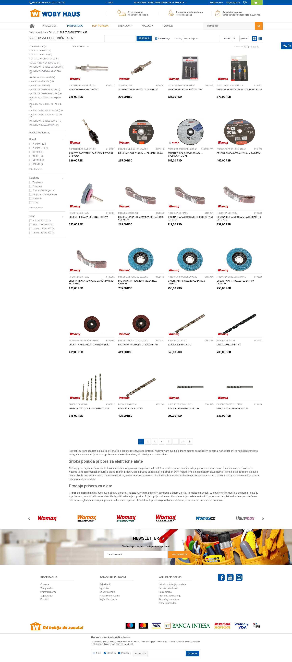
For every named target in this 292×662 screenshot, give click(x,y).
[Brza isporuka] (122, 13)
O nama (44, 584)
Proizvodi (53, 32)
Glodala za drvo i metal (42, 77)
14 (182, 441)
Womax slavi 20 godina (43, 190)
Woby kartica (47, 588)
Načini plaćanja (107, 592)
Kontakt (44, 599)
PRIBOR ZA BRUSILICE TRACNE (46, 110)
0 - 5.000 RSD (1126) (42, 220)
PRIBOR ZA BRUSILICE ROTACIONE (45, 105)
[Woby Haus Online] (54, 13)
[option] (146, 2)
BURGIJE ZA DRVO (40, 50)
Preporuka (37, 186)
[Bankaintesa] (187, 626)
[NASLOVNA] (32, 26)
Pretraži (144, 38)
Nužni (98, 653)
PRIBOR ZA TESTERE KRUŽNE (44, 89)
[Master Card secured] (222, 626)
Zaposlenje (46, 595)
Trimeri (36, 202)
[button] (233, 26)
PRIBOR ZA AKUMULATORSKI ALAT (45, 72)
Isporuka (104, 588)
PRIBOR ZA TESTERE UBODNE (45, 93)
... (175, 441)
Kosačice (37, 198)
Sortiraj (178, 38)
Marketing (126, 653)
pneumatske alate (157, 454)
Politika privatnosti (168, 588)
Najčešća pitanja (108, 599)
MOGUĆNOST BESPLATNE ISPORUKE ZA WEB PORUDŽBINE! (146, 2)
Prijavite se (179, 554)
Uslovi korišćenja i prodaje (172, 584)
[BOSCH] (173, 142)
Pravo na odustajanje (170, 595)
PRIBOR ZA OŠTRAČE (41, 81)
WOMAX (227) (39, 144)
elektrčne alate (87, 479)
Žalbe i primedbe (167, 603)
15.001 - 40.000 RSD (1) (43, 233)
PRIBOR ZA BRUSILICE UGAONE (46, 67)
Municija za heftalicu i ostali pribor (45, 98)
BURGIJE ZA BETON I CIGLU (44, 59)
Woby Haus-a (163, 492)
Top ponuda (38, 182)
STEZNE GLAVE (37, 46)
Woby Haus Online (37, 32)
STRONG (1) (38, 152)
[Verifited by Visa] (242, 626)
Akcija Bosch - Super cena (45, 194)
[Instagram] (239, 577)
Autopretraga (164, 38)
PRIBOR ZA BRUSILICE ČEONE (45, 121)
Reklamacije (165, 592)
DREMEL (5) (38, 164)
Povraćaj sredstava (169, 599)
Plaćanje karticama (110, 595)
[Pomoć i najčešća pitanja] (171, 13)
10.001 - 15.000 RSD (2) (43, 229)
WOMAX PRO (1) (40, 148)
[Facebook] (221, 577)
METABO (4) (38, 160)
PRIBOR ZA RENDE (39, 85)
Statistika (111, 653)
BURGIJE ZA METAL (40, 55)
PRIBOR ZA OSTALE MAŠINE (44, 125)
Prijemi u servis (48, 592)
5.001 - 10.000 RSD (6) (43, 224)
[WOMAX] (75, 79)
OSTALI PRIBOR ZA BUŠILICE (44, 63)
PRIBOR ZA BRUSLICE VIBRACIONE (45, 115)
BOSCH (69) (38, 156)
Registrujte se (233, 2)
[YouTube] (230, 577)
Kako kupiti (105, 584)
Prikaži (227, 38)
